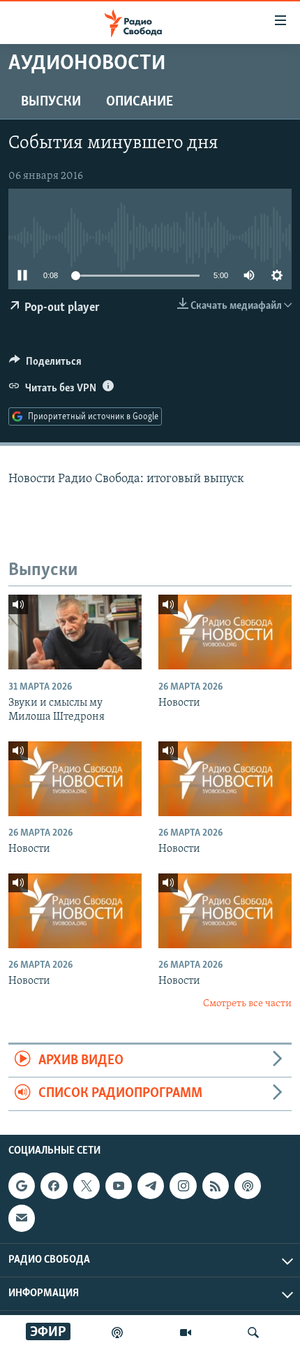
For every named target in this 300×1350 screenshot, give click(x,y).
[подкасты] (117, 1332)
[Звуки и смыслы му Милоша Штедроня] (75, 632)
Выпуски (51, 102)
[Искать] (253, 1332)
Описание (139, 102)
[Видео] (186, 1332)
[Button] (45, 364)
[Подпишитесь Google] (21, 1186)
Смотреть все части (247, 1004)
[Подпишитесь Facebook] (53, 1186)
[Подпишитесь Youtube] (118, 1186)
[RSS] (215, 1186)
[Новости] (225, 632)
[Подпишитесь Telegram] (150, 1186)
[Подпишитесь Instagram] (183, 1186)
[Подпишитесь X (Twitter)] (86, 1186)
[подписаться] (21, 1218)
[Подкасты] (247, 1186)
